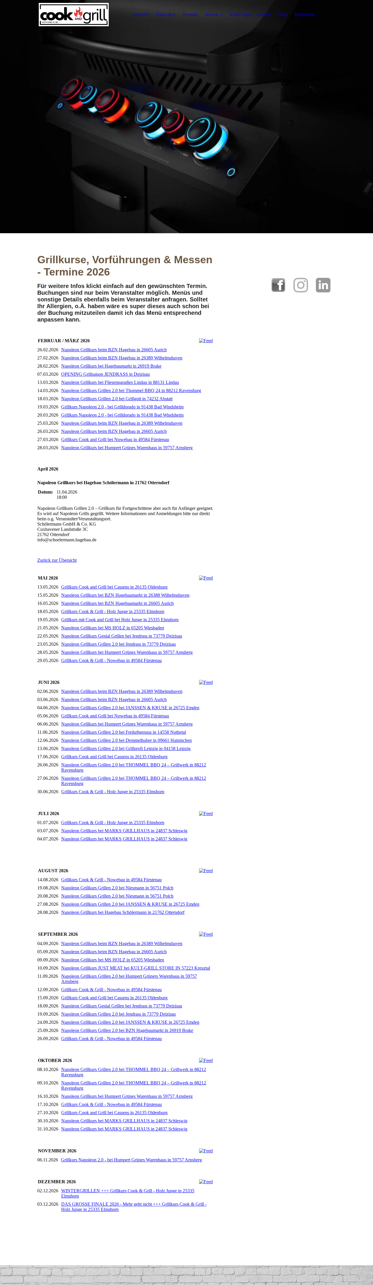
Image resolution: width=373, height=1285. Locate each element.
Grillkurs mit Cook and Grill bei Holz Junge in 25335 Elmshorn (120, 619)
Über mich (165, 14)
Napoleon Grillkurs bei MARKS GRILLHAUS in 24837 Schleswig (124, 830)
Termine (190, 14)
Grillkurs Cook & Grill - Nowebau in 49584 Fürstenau (111, 660)
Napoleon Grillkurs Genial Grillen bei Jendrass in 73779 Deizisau (121, 635)
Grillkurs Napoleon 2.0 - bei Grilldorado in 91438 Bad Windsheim (122, 406)
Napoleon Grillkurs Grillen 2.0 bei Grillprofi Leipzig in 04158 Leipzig (126, 748)
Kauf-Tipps (240, 14)
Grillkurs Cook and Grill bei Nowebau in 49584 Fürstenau (115, 439)
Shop (283, 14)
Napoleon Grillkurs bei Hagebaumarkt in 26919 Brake (111, 366)
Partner (264, 14)
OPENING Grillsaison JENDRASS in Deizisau (105, 374)
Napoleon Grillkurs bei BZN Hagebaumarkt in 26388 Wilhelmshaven (125, 595)
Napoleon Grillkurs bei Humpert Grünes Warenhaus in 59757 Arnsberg (127, 447)
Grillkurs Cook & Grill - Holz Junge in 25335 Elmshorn (112, 611)
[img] (73, 14)
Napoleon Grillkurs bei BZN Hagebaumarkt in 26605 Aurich (117, 603)
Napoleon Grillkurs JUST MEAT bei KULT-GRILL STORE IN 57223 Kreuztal (135, 967)
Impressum (305, 14)
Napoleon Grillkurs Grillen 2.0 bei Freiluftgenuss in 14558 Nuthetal (123, 732)
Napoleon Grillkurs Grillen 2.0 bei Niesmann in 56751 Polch (117, 887)
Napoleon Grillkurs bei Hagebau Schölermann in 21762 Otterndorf (122, 912)
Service (211, 14)
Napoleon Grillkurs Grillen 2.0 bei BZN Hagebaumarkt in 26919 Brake (127, 1030)
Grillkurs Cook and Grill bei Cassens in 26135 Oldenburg (114, 586)
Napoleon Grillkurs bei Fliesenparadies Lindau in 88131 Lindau (120, 382)
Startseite (140, 14)
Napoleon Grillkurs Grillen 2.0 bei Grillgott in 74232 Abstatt (117, 398)
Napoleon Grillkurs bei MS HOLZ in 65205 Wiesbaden (112, 627)
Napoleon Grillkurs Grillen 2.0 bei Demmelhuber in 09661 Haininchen (126, 740)
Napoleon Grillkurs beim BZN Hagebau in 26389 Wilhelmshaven (121, 357)
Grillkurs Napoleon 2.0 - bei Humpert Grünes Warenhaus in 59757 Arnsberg (131, 1159)
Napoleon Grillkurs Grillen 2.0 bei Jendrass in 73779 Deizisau (118, 644)
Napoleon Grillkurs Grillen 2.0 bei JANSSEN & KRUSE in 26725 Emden (130, 707)
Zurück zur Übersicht (57, 560)
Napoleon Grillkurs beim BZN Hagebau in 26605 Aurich (114, 349)
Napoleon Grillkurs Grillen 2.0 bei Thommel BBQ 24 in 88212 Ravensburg (131, 390)
